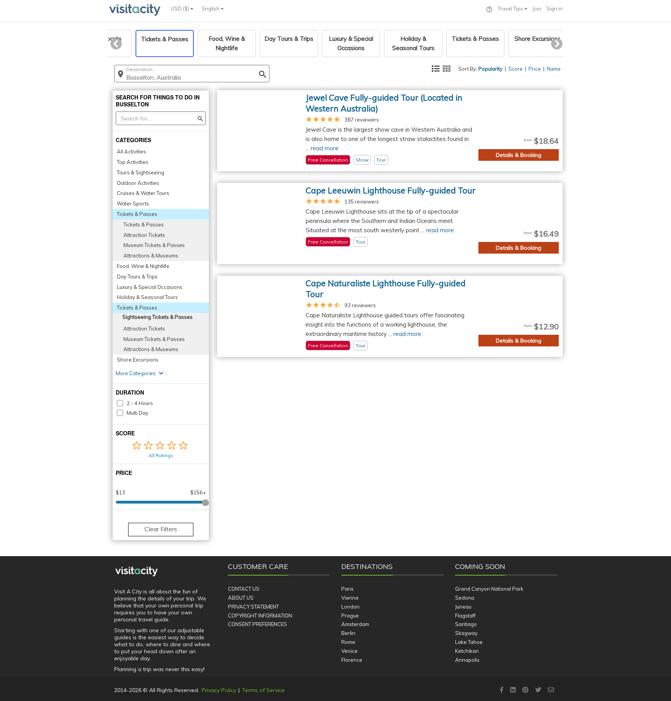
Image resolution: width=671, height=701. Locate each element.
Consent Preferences (257, 624)
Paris (347, 589)
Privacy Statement (253, 607)
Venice (349, 651)
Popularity (490, 69)
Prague (350, 615)
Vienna (349, 598)
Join (536, 8)
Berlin (348, 633)
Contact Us (243, 589)
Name (554, 69)
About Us (241, 598)
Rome (348, 642)
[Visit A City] (136, 572)
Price (534, 69)
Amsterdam (355, 624)
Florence (351, 660)
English (211, 8)
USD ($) (180, 8)
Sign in (554, 8)
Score (515, 69)
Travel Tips (511, 8)
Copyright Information (260, 615)
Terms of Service (263, 690)
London (350, 607)
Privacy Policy (219, 690)
